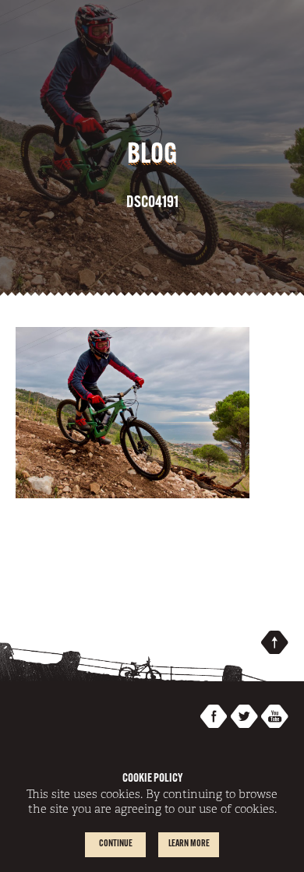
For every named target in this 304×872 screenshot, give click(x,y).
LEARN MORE (189, 844)
